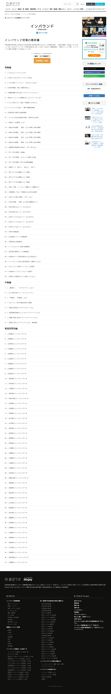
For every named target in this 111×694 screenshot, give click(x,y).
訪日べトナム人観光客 (48, 624)
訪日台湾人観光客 (46, 606)
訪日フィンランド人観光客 (49, 656)
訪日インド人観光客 (47, 626)
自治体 (9, 644)
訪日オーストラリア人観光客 (49, 658)
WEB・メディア (12, 606)
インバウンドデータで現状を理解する (50, 661)
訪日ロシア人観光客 (47, 644)
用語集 (43, 679)
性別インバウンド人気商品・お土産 (17, 679)
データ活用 (11, 615)
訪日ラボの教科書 (46, 677)
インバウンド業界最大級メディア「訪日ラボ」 (87, 625)
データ (39, 9)
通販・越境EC (11, 613)
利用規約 (76, 612)
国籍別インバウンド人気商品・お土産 (18, 672)
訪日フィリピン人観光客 (48, 622)
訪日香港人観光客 (46, 608)
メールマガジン (78, 610)
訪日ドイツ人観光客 (47, 640)
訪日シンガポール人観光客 (49, 615)
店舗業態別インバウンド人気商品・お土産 (19, 665)
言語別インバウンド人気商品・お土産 (18, 674)
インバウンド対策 (78, 9)
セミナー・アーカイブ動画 (49, 674)
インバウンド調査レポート (49, 672)
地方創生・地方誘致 (13, 617)
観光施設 (10, 646)
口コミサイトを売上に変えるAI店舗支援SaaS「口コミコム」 (89, 622)
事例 (51, 9)
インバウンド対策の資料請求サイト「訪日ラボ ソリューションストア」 (89, 628)
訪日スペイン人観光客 (48, 647)
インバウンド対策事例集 (13, 601)
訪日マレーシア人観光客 (48, 617)
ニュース (7, 9)
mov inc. (59, 686)
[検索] (77, 4)
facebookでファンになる (93, 72)
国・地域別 (26, 9)
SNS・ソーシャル (12, 604)
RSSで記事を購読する (92, 76)
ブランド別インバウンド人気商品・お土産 (19, 663)
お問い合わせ (100, 4)
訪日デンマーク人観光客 (48, 651)
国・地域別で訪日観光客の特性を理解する (51, 601)
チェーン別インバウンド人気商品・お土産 (19, 668)
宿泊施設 (10, 637)
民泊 (9, 639)
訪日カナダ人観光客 (47, 633)
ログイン (83, 4)
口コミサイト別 (12, 624)
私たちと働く (90, 4)
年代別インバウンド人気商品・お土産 (18, 677)
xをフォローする (91, 69)
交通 (9, 641)
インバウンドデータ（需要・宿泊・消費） (53, 664)
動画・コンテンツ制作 (14, 608)
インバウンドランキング (48, 666)
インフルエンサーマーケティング (95, 9)
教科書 (55, 9)
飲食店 (9, 630)
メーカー (10, 634)
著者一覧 (76, 605)
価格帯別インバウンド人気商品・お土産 (19, 658)
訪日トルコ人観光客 (47, 629)
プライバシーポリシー (80, 614)
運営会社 (76, 603)
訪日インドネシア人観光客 (49, 619)
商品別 (19, 9)
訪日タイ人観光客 (46, 613)
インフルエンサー (12, 610)
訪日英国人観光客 (46, 635)
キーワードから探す (13, 654)
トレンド (14, 9)
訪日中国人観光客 (46, 604)
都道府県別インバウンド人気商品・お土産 (19, 670)
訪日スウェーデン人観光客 (49, 649)
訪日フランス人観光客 (48, 638)
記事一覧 (76, 607)
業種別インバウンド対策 (13, 627)
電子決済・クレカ (12, 622)
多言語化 (10, 619)
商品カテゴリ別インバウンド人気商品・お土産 (20, 656)
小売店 (9, 632)
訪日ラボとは (77, 601)
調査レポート (62, 9)
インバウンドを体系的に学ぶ (48, 669)
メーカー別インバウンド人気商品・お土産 (19, 661)
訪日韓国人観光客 (46, 610)
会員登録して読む (42, 61)
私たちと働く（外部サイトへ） (82, 616)
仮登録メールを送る (94, 96)
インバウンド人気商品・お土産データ (17, 649)
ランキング (45, 9)
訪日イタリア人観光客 (48, 642)
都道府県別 (33, 9)
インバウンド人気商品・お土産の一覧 (18, 652)
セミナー (69, 9)
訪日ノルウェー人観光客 (48, 653)
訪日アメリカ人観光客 (48, 631)
